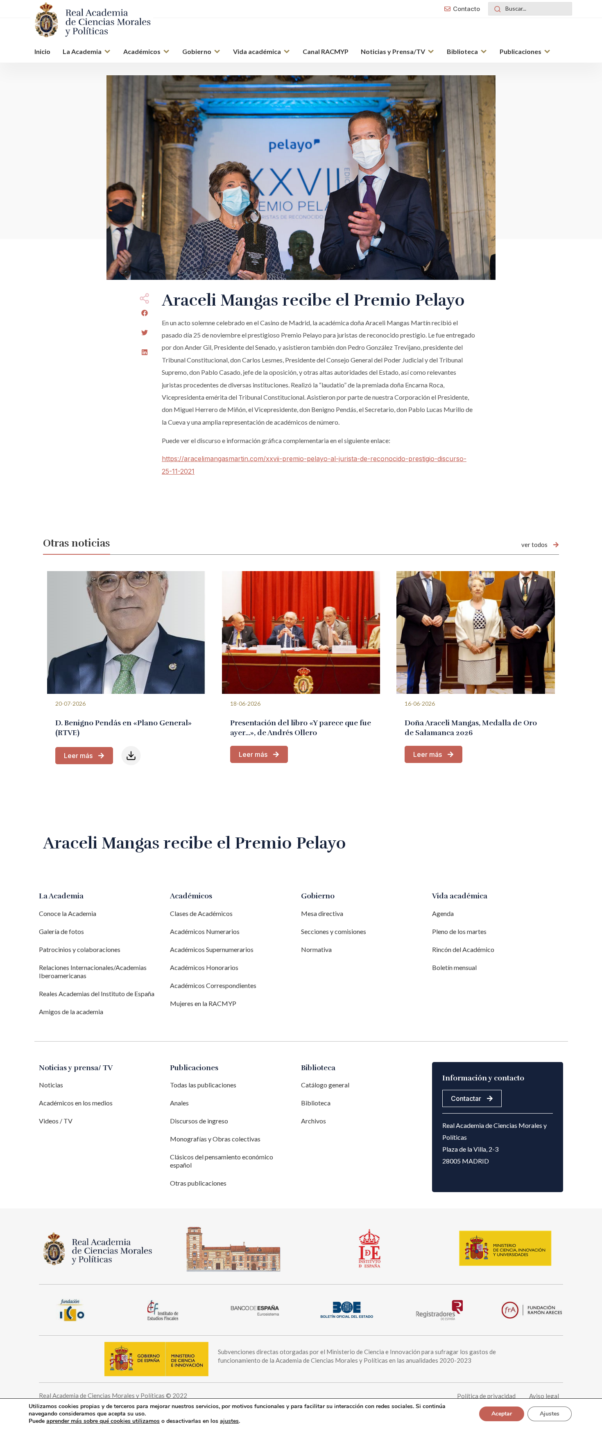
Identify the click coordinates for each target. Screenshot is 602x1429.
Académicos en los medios (76, 1103)
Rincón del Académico (463, 949)
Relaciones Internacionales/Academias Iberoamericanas (93, 971)
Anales (179, 1103)
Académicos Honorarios (204, 967)
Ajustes (549, 1414)
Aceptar (501, 1414)
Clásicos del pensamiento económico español (221, 1161)
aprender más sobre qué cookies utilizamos (103, 1421)
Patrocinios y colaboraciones (79, 949)
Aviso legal (544, 1396)
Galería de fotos (61, 931)
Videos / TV (55, 1121)
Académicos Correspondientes (213, 985)
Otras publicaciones (198, 1183)
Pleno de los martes (459, 931)
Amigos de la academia (71, 1011)
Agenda (443, 913)
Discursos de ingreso (199, 1121)
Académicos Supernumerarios (211, 949)
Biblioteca (315, 1103)
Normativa (316, 949)
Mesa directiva (322, 913)
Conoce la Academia (67, 913)
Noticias (51, 1085)
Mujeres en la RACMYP (203, 1003)
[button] (87, 52)
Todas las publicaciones (203, 1085)
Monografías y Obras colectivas (215, 1139)
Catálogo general (325, 1085)
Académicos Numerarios (205, 931)
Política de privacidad (486, 1396)
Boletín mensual (454, 967)
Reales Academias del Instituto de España (96, 993)
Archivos (313, 1121)
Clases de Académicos (201, 913)
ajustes (229, 1421)
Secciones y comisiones (333, 931)
